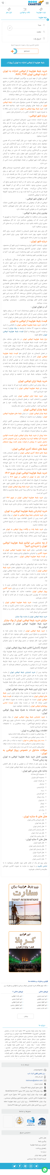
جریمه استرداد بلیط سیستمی (36, 1159)
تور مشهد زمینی (16, 1008)
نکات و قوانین (25, 12)
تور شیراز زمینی (17, 999)
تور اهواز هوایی (42, 1005)
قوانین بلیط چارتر (40, 1155)
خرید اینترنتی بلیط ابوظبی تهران (22, 672)
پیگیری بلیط (42, 1141)
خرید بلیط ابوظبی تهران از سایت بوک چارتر (31, 616)
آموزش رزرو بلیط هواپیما (38, 1145)
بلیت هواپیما (41, 12)
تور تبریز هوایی (42, 999)
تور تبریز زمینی (42, 996)
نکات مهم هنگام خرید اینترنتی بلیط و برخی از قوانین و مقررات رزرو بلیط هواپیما (25, 985)
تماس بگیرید (42, 866)
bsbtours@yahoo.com (34, 1080)
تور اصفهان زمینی (16, 1005)
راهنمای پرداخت (41, 1148)
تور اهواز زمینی (42, 1002)
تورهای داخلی (43, 991)
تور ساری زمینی (42, 1008)
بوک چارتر (13, 328)
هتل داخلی (42, 1138)
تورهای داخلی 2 (18, 991)
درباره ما (43, 1152)
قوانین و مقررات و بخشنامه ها (38, 981)
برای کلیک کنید (36, 1073)
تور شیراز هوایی (17, 1002)
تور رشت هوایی (17, 996)
